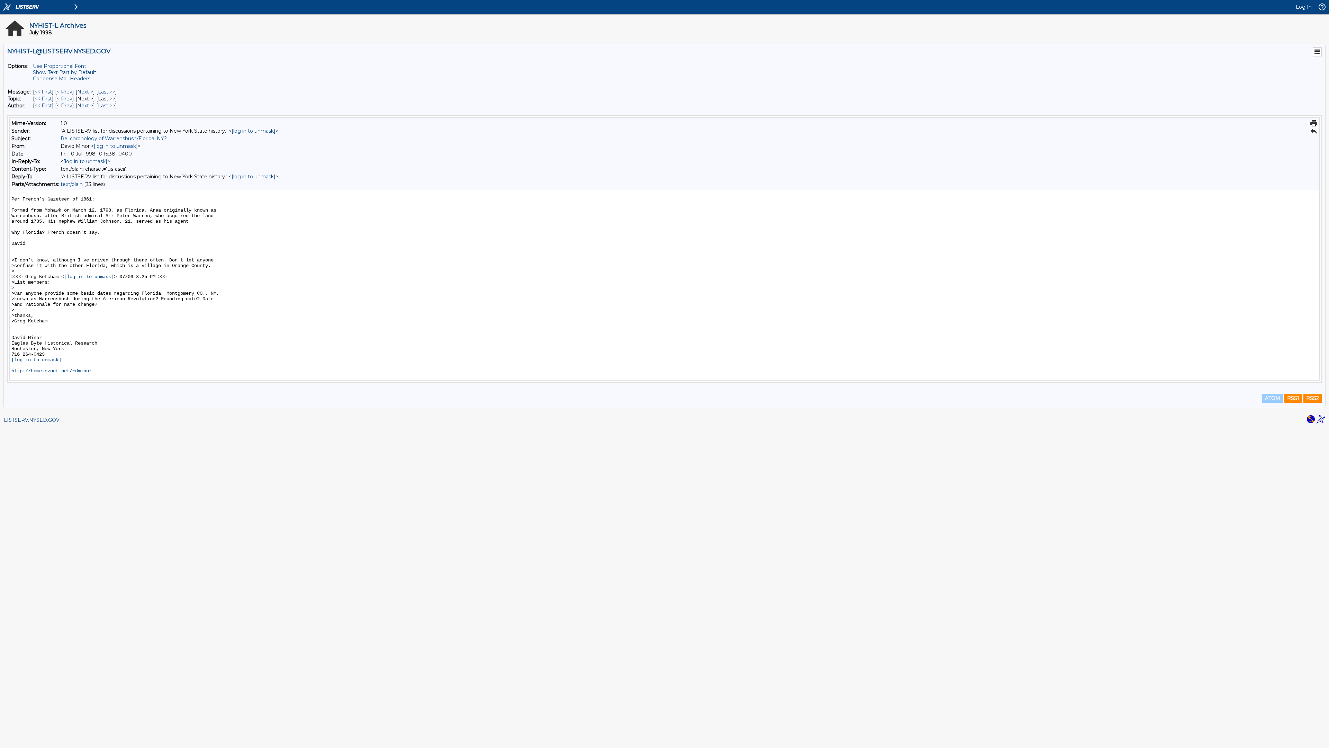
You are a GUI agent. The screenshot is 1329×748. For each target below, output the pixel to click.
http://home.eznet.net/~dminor (51, 371)
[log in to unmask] (253, 131)
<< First (43, 92)
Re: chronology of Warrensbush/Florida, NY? (114, 138)
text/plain (72, 184)
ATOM (1272, 398)
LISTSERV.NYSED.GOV (32, 420)
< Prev (64, 92)
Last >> (106, 92)
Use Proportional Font (59, 66)
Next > (85, 92)
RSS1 (1293, 398)
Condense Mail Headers (61, 78)
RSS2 (1312, 398)
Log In (1304, 7)
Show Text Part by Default (64, 72)
